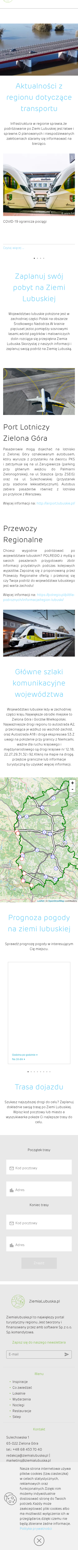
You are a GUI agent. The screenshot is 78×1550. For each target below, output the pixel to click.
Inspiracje (20, 1382)
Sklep (16, 1417)
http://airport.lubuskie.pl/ (56, 503)
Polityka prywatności (36, 1528)
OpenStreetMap (56, 900)
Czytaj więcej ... (13, 248)
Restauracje (21, 1411)
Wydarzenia (21, 1399)
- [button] (72, 789)
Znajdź (39, 1263)
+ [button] (72, 783)
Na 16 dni (17, 1059)
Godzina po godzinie (24, 1054)
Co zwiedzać (22, 1387)
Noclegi (18, 1405)
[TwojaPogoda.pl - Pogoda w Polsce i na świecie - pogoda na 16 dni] (54, 1057)
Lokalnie (18, 1393)
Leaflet (40, 900)
